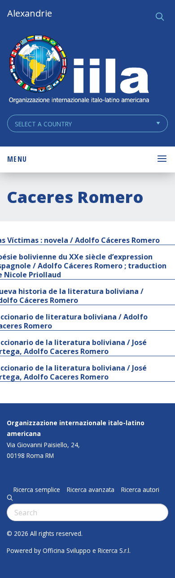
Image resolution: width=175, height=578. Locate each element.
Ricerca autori (140, 490)
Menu (17, 159)
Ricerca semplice (36, 490)
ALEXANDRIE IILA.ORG (78, 70)
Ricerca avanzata (90, 490)
